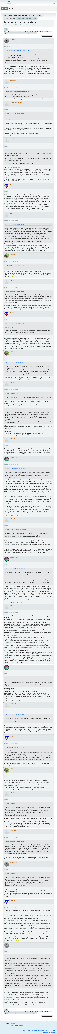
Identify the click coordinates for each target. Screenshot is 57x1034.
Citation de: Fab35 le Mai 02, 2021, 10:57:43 (15, 677)
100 (28, 33)
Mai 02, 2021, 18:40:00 (13, 837)
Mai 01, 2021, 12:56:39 (13, 146)
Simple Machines (18, 1025)
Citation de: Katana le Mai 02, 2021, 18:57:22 (15, 955)
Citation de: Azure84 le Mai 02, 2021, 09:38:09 (15, 568)
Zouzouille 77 (14, 39)
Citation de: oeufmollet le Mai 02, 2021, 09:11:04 (16, 529)
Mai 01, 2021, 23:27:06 (13, 359)
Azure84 (13, 439)
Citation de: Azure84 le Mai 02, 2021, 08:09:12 (15, 468)
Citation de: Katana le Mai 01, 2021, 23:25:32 (15, 409)
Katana (12, 185)
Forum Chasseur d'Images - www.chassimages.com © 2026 (39, 1030)
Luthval (12, 254)
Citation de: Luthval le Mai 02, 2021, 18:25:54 (15, 803)
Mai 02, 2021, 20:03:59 (13, 951)
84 (35, 31)
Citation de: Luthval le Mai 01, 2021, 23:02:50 (15, 291)
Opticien (13, 80)
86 (40, 31)
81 (27, 31)
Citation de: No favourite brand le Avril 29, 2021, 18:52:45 (17, 50)
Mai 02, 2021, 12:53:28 (13, 711)
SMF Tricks (13, 1023)
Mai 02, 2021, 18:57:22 (13, 907)
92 (7, 33)
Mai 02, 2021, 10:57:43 (13, 612)
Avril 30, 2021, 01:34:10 (14, 87)
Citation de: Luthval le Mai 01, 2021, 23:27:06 (15, 393)
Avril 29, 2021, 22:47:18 (14, 46)
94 (12, 33)
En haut (6, 1009)
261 (33, 33)
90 (50, 31)
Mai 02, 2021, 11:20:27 (13, 673)
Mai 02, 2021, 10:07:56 (13, 565)
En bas (6, 29)
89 (47, 31)
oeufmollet (14, 457)
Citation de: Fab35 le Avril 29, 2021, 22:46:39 (15, 113)
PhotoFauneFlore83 (16, 103)
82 (30, 31)
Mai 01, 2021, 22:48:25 (13, 191)
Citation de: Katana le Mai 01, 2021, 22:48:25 (15, 224)
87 (42, 31)
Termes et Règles (45, 1032)
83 (32, 31)
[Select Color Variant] (54, 3)
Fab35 (12, 139)
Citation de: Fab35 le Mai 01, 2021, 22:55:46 (15, 265)
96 (17, 33)
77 (17, 31)
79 (22, 31)
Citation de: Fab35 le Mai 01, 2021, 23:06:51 (15, 362)
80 (25, 31)
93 (10, 33)
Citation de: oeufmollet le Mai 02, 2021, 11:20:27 (16, 747)
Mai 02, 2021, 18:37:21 (13, 799)
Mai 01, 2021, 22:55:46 (13, 220)
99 (25, 33)
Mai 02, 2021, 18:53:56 (13, 869)
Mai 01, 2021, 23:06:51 (13, 287)
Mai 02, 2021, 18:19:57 (13, 743)
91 (5, 33)
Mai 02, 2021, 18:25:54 (13, 776)
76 (15, 31)
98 (22, 33)
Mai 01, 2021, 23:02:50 (13, 261)
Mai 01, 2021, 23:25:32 (13, 319)
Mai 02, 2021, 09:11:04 (13, 464)
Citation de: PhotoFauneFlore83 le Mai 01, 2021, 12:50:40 (17, 150)
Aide (39, 1032)
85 (37, 31)
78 (20, 31)
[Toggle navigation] (9, 2)
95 (15, 33)
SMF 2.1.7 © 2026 (8, 1025)
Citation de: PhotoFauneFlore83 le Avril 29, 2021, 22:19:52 (17, 91)
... (12, 31)
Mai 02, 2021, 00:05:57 (13, 389)
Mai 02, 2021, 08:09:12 (13, 445)
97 (20, 33)
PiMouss (13, 704)
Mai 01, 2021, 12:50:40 (13, 109)
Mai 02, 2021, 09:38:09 (13, 525)
